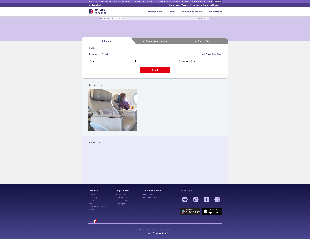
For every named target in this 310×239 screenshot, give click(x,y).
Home (171, 5)
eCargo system (121, 194)
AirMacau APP (215, 5)
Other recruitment (149, 197)
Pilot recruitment (149, 194)
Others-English (97, 5)
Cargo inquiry (121, 197)
